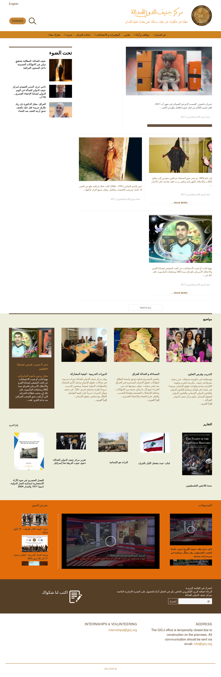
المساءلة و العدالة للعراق (145, 374)
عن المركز (160, 34)
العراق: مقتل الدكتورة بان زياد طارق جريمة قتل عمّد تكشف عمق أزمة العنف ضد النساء (31, 107)
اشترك (172, 601)
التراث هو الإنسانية (118, 462)
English (13, 4)
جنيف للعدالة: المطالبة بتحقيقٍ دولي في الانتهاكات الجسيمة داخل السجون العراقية (31, 64)
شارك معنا (54, 34)
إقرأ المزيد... (205, 403)
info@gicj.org (203, 643)
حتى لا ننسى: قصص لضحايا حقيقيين (32, 366)
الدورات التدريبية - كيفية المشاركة (88, 374)
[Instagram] (19, 13)
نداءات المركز (83, 34)
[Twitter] (34, 13)
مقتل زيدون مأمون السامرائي (33, 375)
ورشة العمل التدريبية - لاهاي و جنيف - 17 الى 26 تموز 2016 (30, 556)
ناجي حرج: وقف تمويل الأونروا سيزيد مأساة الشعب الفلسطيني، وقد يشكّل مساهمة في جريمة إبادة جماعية (191, 552)
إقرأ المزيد (13, 425)
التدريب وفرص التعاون (200, 374)
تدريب (69, 34)
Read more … (179, 202)
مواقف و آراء (142, 34)
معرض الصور (40, 505)
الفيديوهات (205, 505)
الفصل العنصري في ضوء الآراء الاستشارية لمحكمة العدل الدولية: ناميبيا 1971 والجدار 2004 (27, 483)
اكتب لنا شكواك (55, 592)
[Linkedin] (11, 13)
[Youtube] (27, 13)
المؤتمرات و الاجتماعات (108, 34)
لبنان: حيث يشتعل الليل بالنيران (154, 463)
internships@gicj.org (123, 629)
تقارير (127, 34)
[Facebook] (42, 13)
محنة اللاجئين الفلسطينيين (199, 485)
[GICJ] (201, 15)
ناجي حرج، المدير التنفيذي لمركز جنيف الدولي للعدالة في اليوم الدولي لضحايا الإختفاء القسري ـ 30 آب (29, 92)
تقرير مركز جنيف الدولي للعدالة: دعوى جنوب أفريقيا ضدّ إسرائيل (69, 461)
